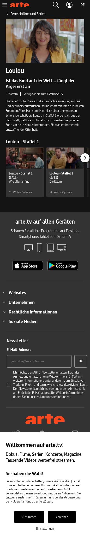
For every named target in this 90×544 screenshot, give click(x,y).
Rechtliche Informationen (33, 312)
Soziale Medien (23, 321)
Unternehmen (22, 302)
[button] (56, 5)
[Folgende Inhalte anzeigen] (85, 158)
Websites (17, 292)
